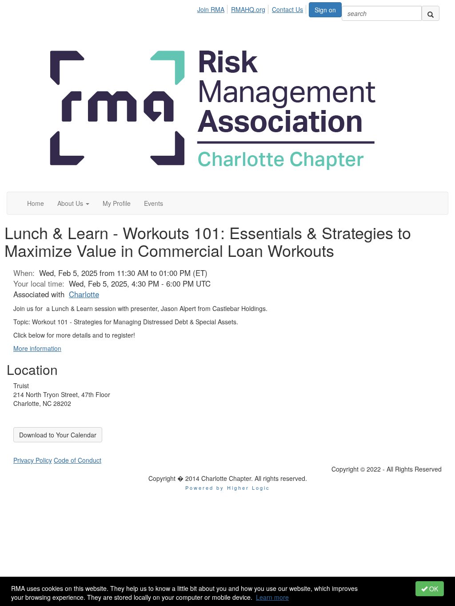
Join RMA (210, 9)
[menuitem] (213, 8)
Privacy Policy (32, 460)
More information (37, 348)
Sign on (325, 9)
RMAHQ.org (248, 9)
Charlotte (84, 294)
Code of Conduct (77, 460)
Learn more (272, 597)
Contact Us (287, 9)
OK (432, 588)
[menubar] (252, 8)
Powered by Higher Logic (227, 487)
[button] (73, 203)
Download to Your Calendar (57, 434)
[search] (430, 13)
